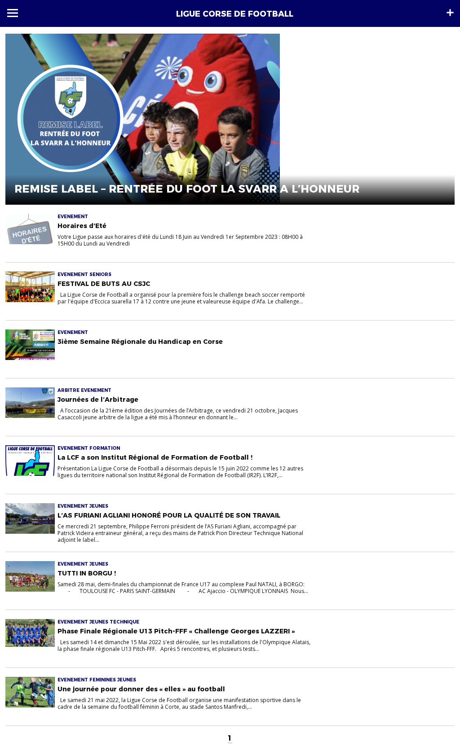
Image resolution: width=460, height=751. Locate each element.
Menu (12, 13)
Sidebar (450, 12)
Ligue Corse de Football (234, 14)
